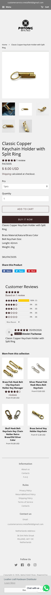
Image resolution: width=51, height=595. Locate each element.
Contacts (26, 473)
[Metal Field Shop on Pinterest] (28, 565)
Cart (46, 7)
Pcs (4, 181)
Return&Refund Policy (25, 494)
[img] (21, 330)
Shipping (6, 173)
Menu (8, 7)
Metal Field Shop (28, 575)
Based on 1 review (15, 295)
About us (25, 469)
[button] (9, 160)
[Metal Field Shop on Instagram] (34, 565)
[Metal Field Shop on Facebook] (22, 565)
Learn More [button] (9, 583)
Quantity (6, 193)
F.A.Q (25, 477)
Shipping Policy (26, 498)
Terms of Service (25, 502)
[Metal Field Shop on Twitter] (16, 565)
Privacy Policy (25, 490)
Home (4, 44)
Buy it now (25, 219)
